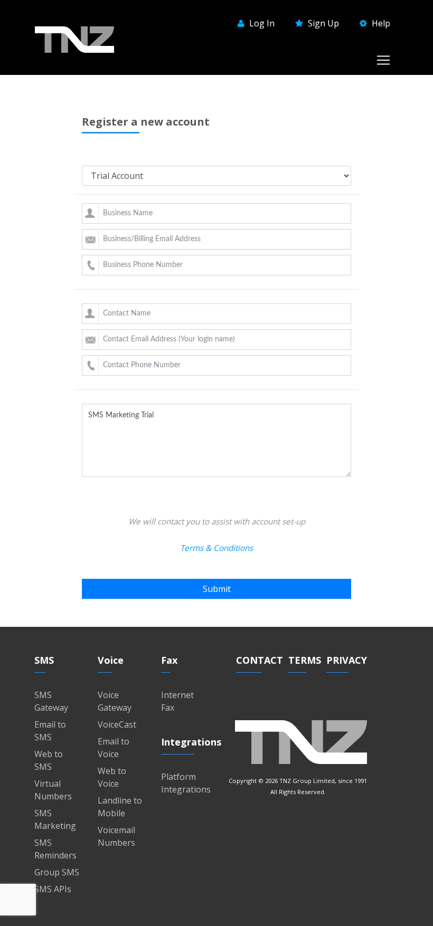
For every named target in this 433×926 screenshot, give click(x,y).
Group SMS (56, 872)
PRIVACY (346, 660)
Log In (261, 23)
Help (380, 23)
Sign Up (322, 23)
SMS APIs (52, 889)
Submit (217, 589)
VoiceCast (117, 724)
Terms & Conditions (216, 547)
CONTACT (259, 660)
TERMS (304, 660)
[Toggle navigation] (383, 60)
